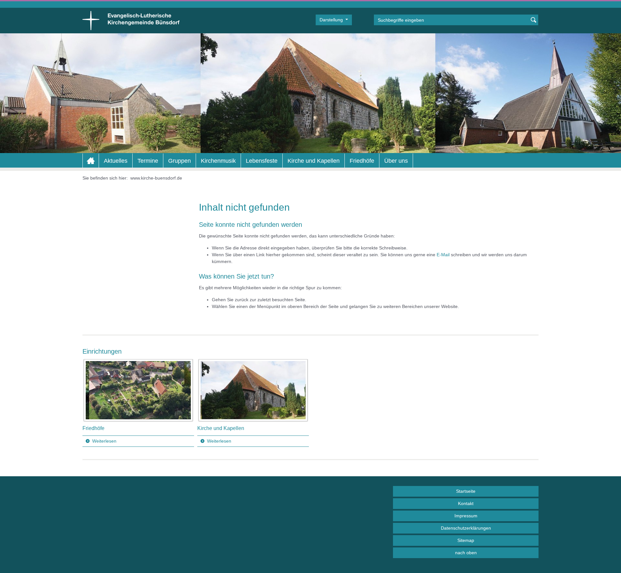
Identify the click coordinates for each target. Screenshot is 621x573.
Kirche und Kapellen (314, 161)
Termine (147, 161)
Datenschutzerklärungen (466, 528)
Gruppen (179, 161)
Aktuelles (115, 161)
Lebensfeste (262, 161)
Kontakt (466, 503)
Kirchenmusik (218, 161)
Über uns (396, 161)
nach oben (466, 552)
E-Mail (443, 254)
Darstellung (332, 19)
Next (533, 403)
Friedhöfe (362, 161)
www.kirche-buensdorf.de (156, 178)
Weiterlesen (104, 441)
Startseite (465, 491)
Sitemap (465, 540)
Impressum (465, 515)
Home (91, 161)
